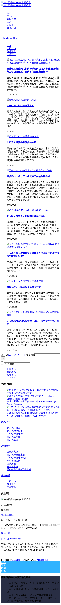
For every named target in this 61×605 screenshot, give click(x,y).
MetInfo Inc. (42, 560)
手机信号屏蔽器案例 (17, 457)
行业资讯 (11, 51)
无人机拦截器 (13, 436)
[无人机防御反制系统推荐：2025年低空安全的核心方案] (33, 315)
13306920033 (7, 515)
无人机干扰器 (13, 428)
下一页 (22, 355)
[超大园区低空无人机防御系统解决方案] (27, 210)
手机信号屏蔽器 (15, 434)
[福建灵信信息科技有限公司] (30, 4)
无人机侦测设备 (15, 431)
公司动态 (11, 48)
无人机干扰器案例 (16, 454)
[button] (6, 38)
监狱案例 (11, 463)
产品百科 (11, 54)
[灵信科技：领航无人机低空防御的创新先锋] (29, 170)
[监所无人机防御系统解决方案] (23, 136)
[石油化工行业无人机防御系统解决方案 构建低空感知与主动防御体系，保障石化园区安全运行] (33, 62)
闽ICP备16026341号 (11, 538)
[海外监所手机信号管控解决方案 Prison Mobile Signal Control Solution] (33, 399)
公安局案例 (12, 451)
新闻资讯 (11, 369)
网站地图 (5, 533)
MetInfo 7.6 (18, 560)
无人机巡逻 (12, 439)
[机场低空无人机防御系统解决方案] (25, 281)
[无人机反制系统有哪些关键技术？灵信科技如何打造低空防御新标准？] (33, 247)
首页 (9, 13)
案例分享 (5, 445)
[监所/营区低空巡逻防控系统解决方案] (27, 390)
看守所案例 (12, 466)
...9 (17, 355)
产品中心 (5, 422)
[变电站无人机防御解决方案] (21, 99)
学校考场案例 (13, 460)
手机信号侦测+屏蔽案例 (19, 469)
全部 (9, 45)
